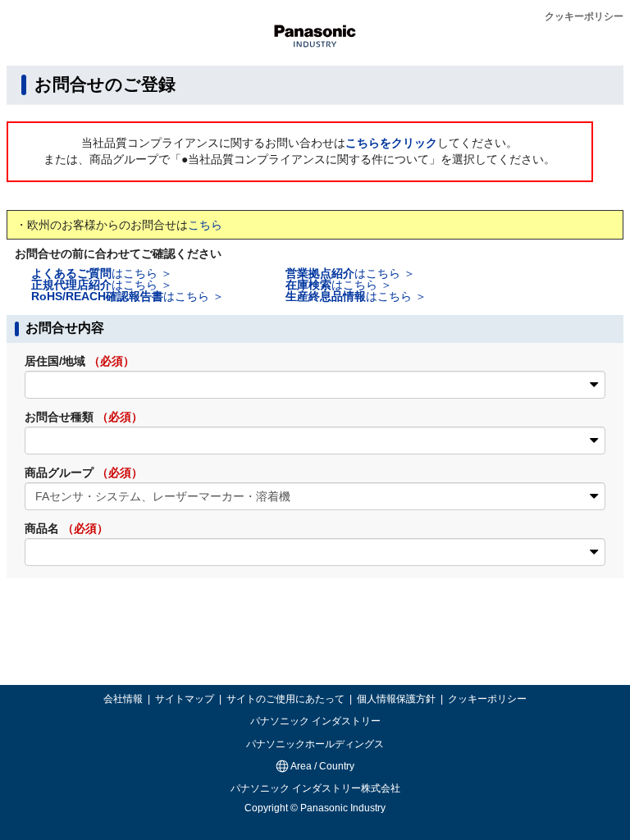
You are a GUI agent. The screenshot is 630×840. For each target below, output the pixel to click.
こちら (205, 224)
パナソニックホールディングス (315, 744)
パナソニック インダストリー (315, 721)
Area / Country (321, 766)
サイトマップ (186, 699)
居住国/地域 (80, 361)
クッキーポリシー (584, 16)
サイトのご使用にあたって (286, 699)
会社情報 (124, 699)
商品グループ (84, 472)
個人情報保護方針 (397, 699)
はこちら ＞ (101, 273)
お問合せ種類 (84, 416)
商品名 (66, 528)
